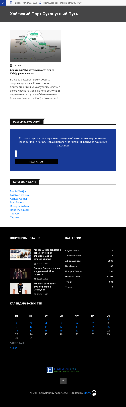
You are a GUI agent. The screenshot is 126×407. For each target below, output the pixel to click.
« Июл (13, 347)
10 (31, 327)
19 (61, 330)
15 (108, 327)
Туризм (14, 213)
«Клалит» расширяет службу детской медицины (44, 286)
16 (16, 330)
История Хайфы (19, 206)
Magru (88, 392)
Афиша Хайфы (18, 198)
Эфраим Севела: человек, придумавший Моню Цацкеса (47, 271)
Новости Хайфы (19, 210)
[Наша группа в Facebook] (63, 381)
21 (92, 330)
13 (77, 327)
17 (31, 330)
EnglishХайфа (18, 191)
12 (61, 327)
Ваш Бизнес (17, 202)
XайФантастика (19, 195)
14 (92, 327)
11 (46, 327)
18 (46, 330)
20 (77, 330)
